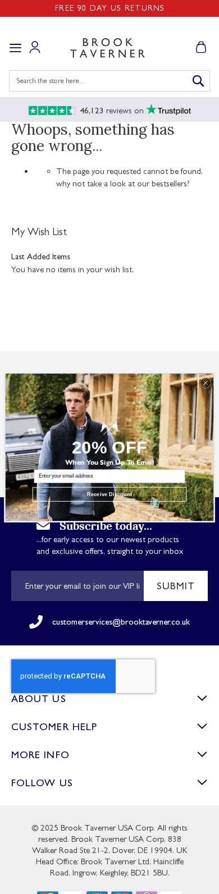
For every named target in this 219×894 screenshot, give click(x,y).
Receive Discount (109, 494)
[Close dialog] (206, 382)
